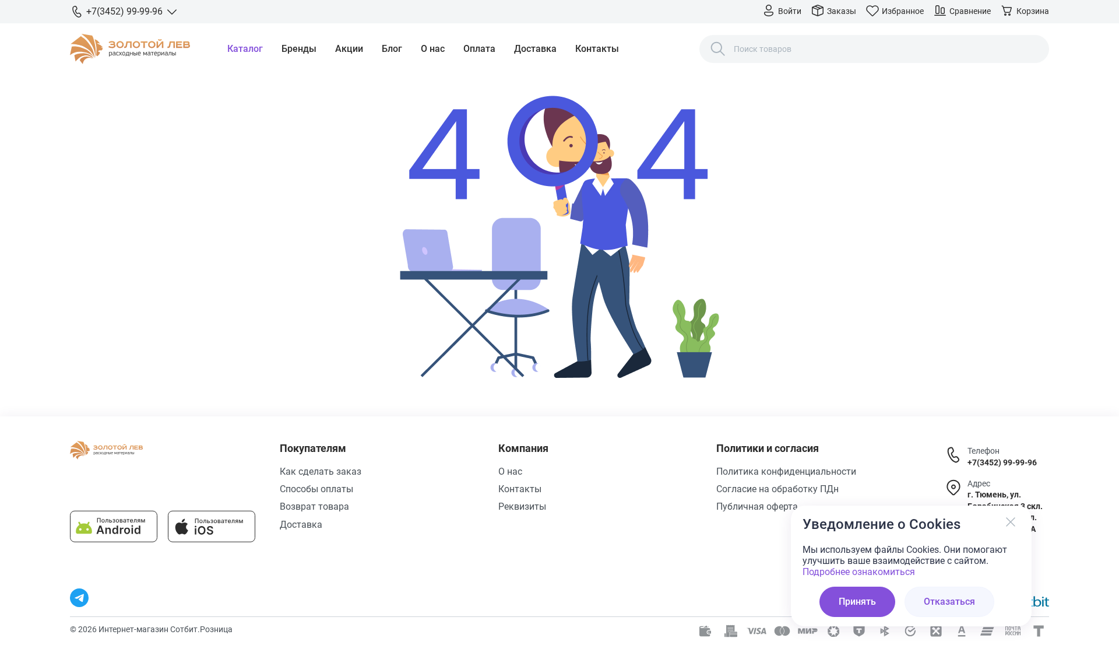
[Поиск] (718, 49)
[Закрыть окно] (1011, 522)
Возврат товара (314, 506)
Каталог (245, 48)
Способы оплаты (316, 489)
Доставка (535, 48)
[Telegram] (79, 597)
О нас (433, 48)
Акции (349, 48)
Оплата (479, 48)
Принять (857, 601)
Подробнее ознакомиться (859, 571)
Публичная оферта (757, 506)
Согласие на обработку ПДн (777, 489)
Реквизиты (522, 506)
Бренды (298, 48)
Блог (392, 48)
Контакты (597, 48)
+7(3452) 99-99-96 (1002, 462)
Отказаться (949, 601)
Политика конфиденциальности (786, 471)
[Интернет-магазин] (130, 49)
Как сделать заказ (320, 471)
